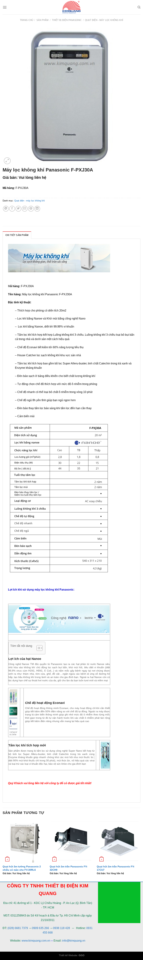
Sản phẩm (42, 20)
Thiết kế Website (68, 955)
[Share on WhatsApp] (6, 209)
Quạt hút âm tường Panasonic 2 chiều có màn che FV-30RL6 (22, 868)
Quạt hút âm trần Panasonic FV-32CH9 (69, 868)
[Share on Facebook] (12, 209)
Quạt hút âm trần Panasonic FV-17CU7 (116, 868)
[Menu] (5, 7)
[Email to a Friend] (25, 209)
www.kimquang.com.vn (36, 940)
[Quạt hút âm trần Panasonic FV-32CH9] (71, 841)
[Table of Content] (39, 648)
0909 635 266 (40, 928)
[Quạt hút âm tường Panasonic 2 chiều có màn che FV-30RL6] (24, 841)
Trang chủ (26, 20)
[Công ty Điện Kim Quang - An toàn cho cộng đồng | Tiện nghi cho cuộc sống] (71, 7)
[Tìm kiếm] (139, 7)
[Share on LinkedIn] (37, 209)
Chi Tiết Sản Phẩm (16, 235)
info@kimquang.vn (73, 940)
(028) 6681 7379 (18, 928)
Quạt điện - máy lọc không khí (104, 20)
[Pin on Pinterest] (31, 209)
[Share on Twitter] (18, 209)
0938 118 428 (61, 928)
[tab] (17, 235)
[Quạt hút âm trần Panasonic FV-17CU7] (118, 841)
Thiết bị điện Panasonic (67, 20)
